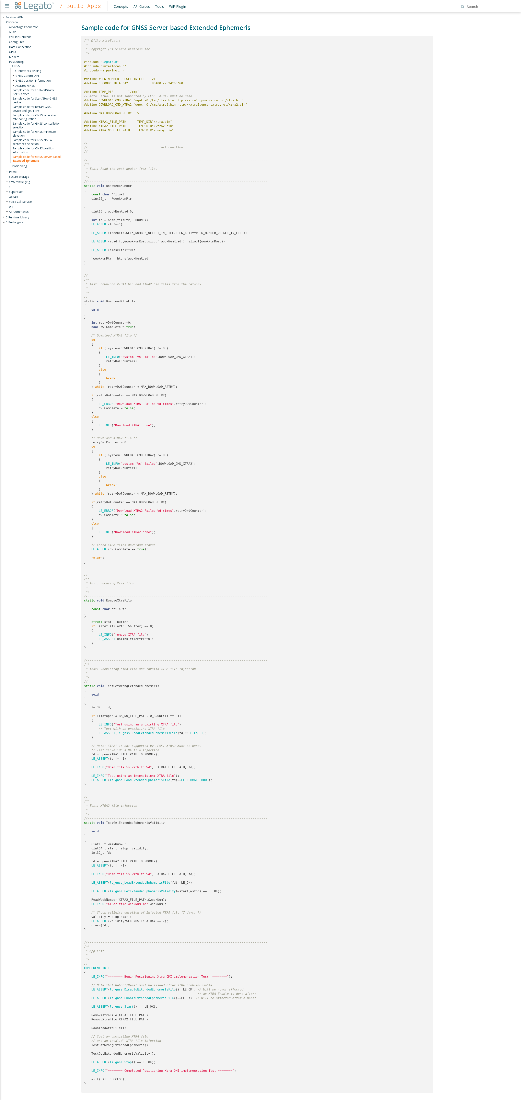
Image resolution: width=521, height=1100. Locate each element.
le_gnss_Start (122, 1006)
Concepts (121, 6)
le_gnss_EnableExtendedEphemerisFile (142, 998)
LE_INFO (112, 357)
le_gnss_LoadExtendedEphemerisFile (147, 733)
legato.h (109, 62)
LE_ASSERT (99, 224)
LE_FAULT (195, 733)
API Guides (142, 6)
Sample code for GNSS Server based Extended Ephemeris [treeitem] (37, 158)
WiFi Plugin (177, 6)
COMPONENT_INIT (97, 968)
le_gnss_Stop (121, 1062)
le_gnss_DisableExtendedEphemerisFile (143, 989)
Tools (159, 6)
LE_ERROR (106, 404)
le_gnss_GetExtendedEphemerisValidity (143, 891)
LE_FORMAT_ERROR (195, 780)
